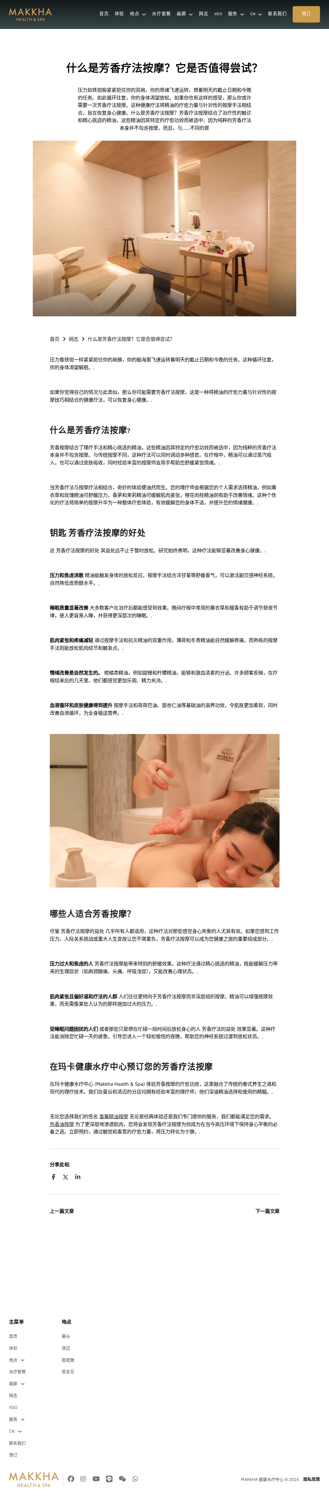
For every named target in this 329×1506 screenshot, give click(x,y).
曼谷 (66, 1336)
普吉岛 (68, 1371)
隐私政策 (311, 1479)
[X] (65, 1177)
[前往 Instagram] (83, 1479)
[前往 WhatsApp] (135, 1479)
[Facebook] (54, 1177)
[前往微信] (122, 1479)
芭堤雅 (68, 1360)
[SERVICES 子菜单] (242, 14)
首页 (104, 14)
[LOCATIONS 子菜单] (144, 14)
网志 (203, 14)
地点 (134, 14)
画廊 (181, 14)
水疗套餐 (161, 14)
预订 (306, 14)
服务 (232, 14)
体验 (119, 14)
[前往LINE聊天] (109, 1479)
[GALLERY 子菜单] (191, 14)
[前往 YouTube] (96, 1479)
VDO (218, 14)
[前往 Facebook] (71, 1479)
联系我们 (277, 14)
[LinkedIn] (78, 1177)
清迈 (66, 1348)
